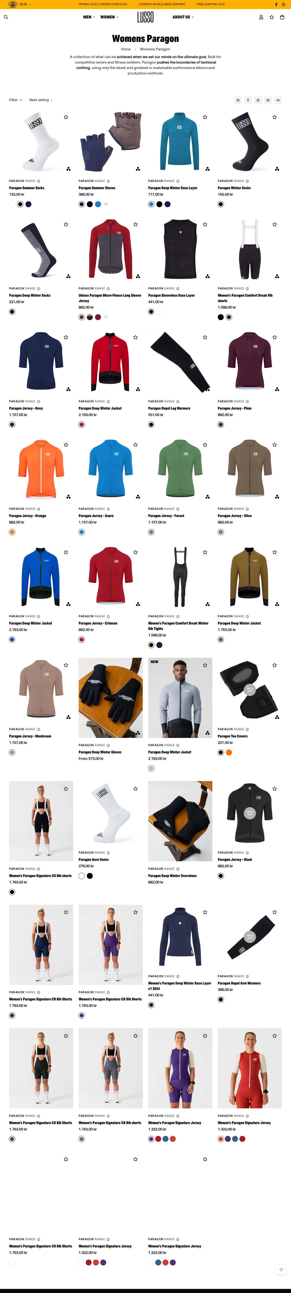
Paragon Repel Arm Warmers (239, 983)
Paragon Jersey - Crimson (98, 623)
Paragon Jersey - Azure (96, 515)
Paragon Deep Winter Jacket (100, 408)
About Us (181, 17)
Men (87, 17)
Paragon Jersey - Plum (234, 408)
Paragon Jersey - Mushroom (30, 736)
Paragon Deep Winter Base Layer (172, 188)
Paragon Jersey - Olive (235, 515)
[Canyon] (173, 1139)
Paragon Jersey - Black (235, 859)
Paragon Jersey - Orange (27, 515)
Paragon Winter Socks (234, 188)
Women (107, 17)
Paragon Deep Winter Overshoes (172, 875)
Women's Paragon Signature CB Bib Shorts (40, 999)
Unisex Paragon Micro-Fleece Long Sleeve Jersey (110, 298)
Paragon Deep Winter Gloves (100, 752)
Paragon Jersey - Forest (166, 515)
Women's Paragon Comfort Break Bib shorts (245, 298)
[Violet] (228, 1139)
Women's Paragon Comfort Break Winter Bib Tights (178, 626)
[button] (281, 17)
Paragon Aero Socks (94, 859)
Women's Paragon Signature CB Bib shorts (40, 875)
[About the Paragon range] (38, 181)
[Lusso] (145, 17)
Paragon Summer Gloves (97, 188)
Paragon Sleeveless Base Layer (171, 295)
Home (126, 49)
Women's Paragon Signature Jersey (174, 1122)
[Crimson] (158, 1139)
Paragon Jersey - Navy (26, 408)
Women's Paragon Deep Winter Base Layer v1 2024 (179, 986)
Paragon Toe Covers (233, 736)
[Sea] (165, 1139)
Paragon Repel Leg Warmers (169, 408)
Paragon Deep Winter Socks (29, 295)
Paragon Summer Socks (26, 188)
